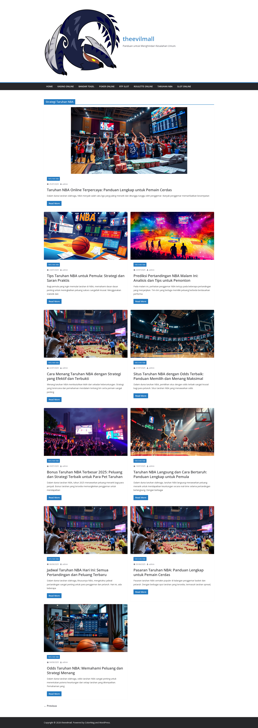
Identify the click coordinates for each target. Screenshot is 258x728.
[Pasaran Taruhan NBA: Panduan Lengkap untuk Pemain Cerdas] (172, 530)
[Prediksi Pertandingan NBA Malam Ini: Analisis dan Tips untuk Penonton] (172, 236)
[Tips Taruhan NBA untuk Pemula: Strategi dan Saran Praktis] (86, 236)
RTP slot (124, 86)
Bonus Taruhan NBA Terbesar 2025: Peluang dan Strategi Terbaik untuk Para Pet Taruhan (85, 474)
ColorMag (90, 722)
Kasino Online (65, 86)
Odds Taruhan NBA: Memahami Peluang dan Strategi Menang (85, 670)
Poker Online (107, 86)
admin (65, 184)
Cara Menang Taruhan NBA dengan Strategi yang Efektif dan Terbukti (84, 376)
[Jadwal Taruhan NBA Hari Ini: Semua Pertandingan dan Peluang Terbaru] (86, 530)
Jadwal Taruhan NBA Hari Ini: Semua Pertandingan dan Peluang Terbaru (77, 572)
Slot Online (184, 86)
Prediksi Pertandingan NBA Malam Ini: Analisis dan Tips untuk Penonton (165, 278)
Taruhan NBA (165, 86)
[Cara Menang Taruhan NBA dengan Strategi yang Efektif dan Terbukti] (86, 334)
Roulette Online (143, 86)
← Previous (50, 706)
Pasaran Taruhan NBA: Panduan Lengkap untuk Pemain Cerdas (168, 572)
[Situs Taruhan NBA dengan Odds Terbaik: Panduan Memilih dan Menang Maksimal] (172, 334)
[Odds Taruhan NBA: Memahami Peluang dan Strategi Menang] (86, 628)
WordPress (104, 722)
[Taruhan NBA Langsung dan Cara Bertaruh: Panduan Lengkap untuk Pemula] (172, 432)
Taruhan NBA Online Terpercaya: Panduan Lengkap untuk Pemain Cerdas (109, 189)
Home (49, 86)
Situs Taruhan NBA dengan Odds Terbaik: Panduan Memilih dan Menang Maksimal (168, 376)
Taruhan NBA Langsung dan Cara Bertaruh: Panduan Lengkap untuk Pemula (170, 474)
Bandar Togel (86, 86)
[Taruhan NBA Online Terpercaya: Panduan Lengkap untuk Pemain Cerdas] (129, 140)
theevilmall (138, 39)
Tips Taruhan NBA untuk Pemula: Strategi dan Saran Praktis (86, 278)
